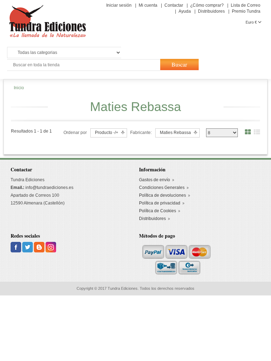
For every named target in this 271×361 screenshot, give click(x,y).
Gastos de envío (154, 179)
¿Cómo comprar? (207, 5)
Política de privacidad (159, 203)
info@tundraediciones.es (49, 187)
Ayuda (185, 11)
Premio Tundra (246, 11)
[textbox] (83, 65)
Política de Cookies (157, 210)
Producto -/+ (106, 132)
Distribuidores (211, 11)
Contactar (173, 5)
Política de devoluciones (162, 195)
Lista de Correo (245, 5)
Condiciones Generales (162, 187)
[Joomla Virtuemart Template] (16, 246)
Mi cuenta (148, 5)
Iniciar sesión (119, 5)
